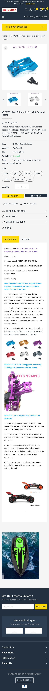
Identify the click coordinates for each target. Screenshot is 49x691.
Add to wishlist (11, 204)
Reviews (26, 239)
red (30, 179)
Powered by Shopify (32, 674)
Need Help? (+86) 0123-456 (35, 17)
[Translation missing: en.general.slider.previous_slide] (3, 101)
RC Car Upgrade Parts (22, 144)
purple (27, 173)
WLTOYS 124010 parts (23, 160)
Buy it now (36, 196)
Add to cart (12, 196)
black (38, 173)
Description (11, 239)
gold (16, 173)
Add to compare (29, 204)
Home (4, 36)
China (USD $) (23, 680)
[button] (26, 9)
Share (8, 228)
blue (6, 173)
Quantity (5, 187)
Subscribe (41, 607)
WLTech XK (17, 148)
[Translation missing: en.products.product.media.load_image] (13, 99)
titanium (19, 179)
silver (7, 179)
